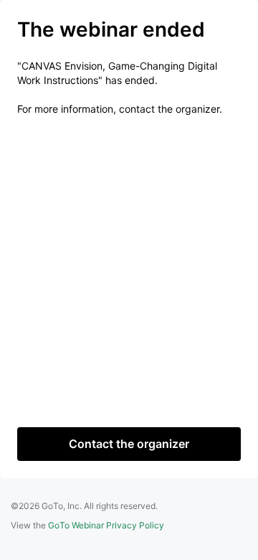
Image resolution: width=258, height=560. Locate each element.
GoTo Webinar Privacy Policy (106, 525)
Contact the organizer (129, 444)
